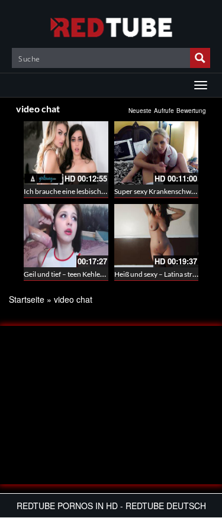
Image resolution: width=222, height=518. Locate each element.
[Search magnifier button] (200, 58)
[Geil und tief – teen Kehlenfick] (66, 235)
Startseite (26, 299)
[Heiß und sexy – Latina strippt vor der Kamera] (156, 235)
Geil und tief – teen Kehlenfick (69, 274)
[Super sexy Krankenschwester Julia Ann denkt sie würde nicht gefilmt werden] (156, 152)
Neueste (140, 110)
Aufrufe (164, 110)
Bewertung (191, 110)
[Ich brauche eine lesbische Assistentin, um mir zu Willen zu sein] (66, 152)
